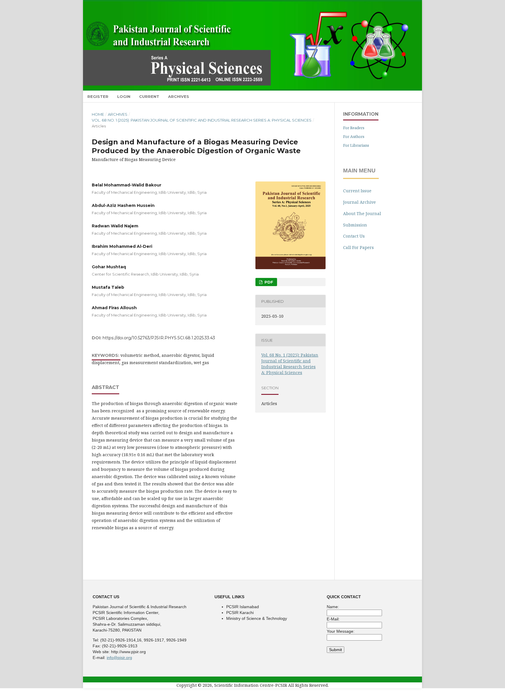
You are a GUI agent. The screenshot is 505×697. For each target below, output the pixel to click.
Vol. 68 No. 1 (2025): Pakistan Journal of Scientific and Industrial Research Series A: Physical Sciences (202, 120)
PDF (268, 282)
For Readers (353, 127)
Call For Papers (358, 247)
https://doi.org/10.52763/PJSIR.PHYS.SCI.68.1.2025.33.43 (159, 337)
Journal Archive (359, 202)
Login (123, 96)
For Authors (353, 136)
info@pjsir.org (119, 657)
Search (410, 96)
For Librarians (356, 145)
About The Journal (362, 213)
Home (98, 114)
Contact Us (354, 236)
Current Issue (357, 190)
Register (97, 96)
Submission (355, 225)
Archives (178, 96)
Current (149, 96)
